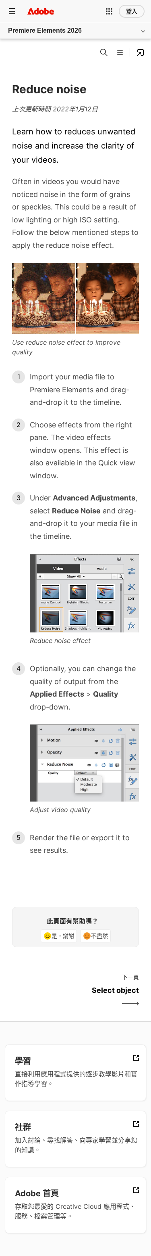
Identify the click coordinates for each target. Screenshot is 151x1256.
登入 (131, 11)
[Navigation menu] (12, 11)
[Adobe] (40, 11)
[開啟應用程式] (141, 52)
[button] (109, 11)
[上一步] (43, 997)
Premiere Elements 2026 (45, 30)
